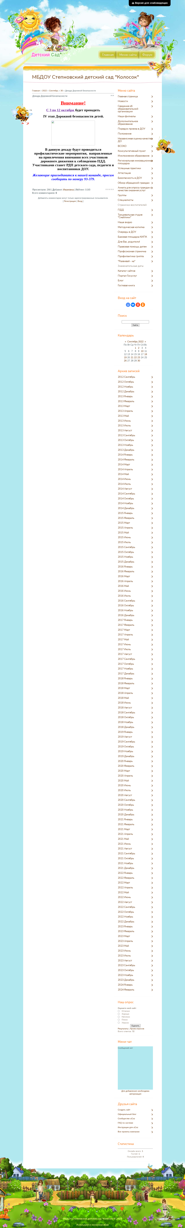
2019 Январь (125, 732)
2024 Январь (125, 985)
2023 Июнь (124, 951)
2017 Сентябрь (126, 659)
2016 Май (123, 586)
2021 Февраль (126, 824)
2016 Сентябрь (126, 600)
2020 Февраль (126, 766)
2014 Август (125, 489)
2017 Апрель (125, 634)
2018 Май (123, 698)
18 (145, 354)
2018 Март (124, 688)
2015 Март (124, 523)
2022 (44, 90)
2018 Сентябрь (126, 712)
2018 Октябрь (126, 717)
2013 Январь (125, 396)
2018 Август (125, 707)
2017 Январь (125, 620)
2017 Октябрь (126, 664)
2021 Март (124, 829)
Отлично (126, 1011)
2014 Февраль (126, 459)
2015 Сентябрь (126, 547)
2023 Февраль (126, 931)
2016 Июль (124, 596)
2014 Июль (124, 484)
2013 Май (123, 416)
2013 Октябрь (126, 440)
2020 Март (124, 771)
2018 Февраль (126, 683)
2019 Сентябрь (126, 741)
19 (125, 357)
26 (125, 360)
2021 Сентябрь (126, 853)
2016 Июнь (124, 591)
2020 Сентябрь (126, 800)
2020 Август (125, 795)
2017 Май (123, 639)
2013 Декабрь (126, 450)
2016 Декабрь (126, 615)
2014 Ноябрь (125, 503)
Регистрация (70, 201)
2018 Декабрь (126, 727)
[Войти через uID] (128, 305)
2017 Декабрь (126, 673)
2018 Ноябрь (125, 722)
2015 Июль (124, 542)
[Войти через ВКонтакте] (133, 305)
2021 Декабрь (126, 868)
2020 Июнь (124, 785)
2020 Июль (124, 790)
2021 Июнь (124, 844)
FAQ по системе (125, 1123)
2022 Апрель (125, 887)
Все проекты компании (128, 1132)
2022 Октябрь (126, 912)
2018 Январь (125, 678)
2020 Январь (125, 761)
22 (135, 357)
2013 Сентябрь (126, 435)
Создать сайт (124, 1110)
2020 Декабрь (126, 814)
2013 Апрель (125, 411)
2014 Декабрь (126, 508)
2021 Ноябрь (125, 863)
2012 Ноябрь (125, 387)
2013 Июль (124, 425)
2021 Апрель (125, 834)
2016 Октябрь (126, 605)
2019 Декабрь (126, 756)
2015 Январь (125, 513)
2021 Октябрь (126, 858)
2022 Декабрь (126, 921)
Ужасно (125, 1022)
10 (142, 351)
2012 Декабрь (126, 391)
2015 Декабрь (126, 562)
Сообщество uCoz (126, 1118)
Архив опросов (137, 1028)
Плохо (125, 1019)
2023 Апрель (125, 941)
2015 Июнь (124, 537)
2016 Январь (125, 566)
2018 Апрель (125, 693)
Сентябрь (53, 90)
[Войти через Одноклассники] (143, 305)
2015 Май (123, 532)
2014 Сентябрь (126, 493)
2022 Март (124, 882)
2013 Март (124, 406)
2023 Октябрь (126, 970)
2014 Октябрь (126, 498)
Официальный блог (127, 1114)
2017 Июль (124, 649)
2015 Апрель (125, 527)
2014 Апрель (125, 469)
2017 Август (125, 654)
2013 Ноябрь (125, 445)
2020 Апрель (125, 776)
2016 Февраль (126, 571)
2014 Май (123, 474)
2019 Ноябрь (125, 751)
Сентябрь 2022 (135, 341)
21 (132, 357)
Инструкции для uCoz (128, 1127)
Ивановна (68, 189)
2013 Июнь (124, 421)
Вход (80, 201)
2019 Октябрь (126, 746)
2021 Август (125, 848)
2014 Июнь (124, 479)
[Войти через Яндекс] (138, 305)
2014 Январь (125, 454)
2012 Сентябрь (126, 377)
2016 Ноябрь (125, 610)
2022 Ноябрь (125, 916)
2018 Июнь (124, 703)
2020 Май (123, 780)
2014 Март (124, 464)
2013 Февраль (126, 401)
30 (62, 90)
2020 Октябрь (126, 805)
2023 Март (124, 936)
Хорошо (125, 1014)
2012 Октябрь (126, 382)
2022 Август (125, 902)
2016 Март (124, 576)
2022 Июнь (124, 897)
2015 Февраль (126, 518)
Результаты (123, 1028)
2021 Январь (125, 819)
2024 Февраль (126, 989)
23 (138, 357)
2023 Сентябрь (126, 965)
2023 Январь (125, 926)
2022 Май (123, 892)
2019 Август (125, 737)
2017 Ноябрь (125, 668)
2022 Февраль (126, 878)
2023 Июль (124, 955)
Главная (36, 90)
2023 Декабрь (126, 980)
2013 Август (125, 430)
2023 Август (125, 960)
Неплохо (126, 1017)
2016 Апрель (125, 581)
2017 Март (124, 630)
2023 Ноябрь (125, 975)
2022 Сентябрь (126, 907)
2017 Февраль (126, 625)
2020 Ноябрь (125, 810)
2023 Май (123, 946)
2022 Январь (125, 873)
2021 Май (123, 839)
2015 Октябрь (126, 552)
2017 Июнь (124, 644)
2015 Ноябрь (125, 557)
